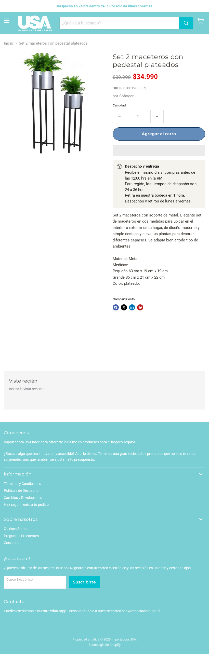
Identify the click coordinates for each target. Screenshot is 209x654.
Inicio (8, 43)
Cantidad (119, 105)
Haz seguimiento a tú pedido (26, 504)
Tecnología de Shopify (105, 645)
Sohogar (126, 96)
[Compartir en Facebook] (116, 307)
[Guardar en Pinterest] (140, 307)
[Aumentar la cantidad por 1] (157, 116)
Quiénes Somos (16, 529)
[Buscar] (186, 23)
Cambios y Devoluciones (23, 498)
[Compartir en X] (124, 307)
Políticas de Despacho (21, 490)
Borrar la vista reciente (26, 389)
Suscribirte (84, 582)
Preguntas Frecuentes (21, 536)
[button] (159, 150)
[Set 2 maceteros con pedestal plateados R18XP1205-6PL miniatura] (11, 169)
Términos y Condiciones (22, 484)
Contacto (11, 543)
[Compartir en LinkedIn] (132, 307)
